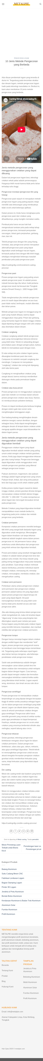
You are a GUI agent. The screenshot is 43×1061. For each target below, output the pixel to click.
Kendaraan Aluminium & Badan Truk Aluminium (21, 901)
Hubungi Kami (7, 987)
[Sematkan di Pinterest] (28, 831)
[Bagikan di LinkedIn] (32, 831)
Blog (4, 981)
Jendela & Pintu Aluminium (13, 892)
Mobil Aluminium (30, 982)
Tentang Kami (7, 970)
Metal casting (22, 839)
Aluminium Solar (8, 905)
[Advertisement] (21, 31)
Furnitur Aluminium (9, 910)
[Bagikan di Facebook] (15, 831)
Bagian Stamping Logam (12, 883)
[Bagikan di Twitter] (19, 831)
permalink (35, 839)
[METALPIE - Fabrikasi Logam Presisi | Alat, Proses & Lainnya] (21, 4)
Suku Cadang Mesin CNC (12, 874)
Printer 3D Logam (9, 887)
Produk (5, 976)
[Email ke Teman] (23, 831)
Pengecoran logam (21, 58)
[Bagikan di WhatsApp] (11, 831)
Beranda (5, 965)
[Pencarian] (40, 4)
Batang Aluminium (9, 869)
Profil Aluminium (8, 914)
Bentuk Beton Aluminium (12, 896)
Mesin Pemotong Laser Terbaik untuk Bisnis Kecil (11, 848)
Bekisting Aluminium (31, 977)
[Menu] (3, 4)
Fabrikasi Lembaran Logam (13, 878)
